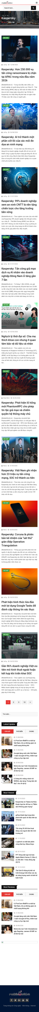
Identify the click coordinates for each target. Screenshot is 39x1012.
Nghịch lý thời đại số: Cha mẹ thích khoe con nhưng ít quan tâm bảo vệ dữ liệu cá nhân (19, 340)
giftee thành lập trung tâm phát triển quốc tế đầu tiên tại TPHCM (26, 817)
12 (24, 702)
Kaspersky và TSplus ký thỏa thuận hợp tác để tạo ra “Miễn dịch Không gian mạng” (26, 804)
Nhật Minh (6, 398)
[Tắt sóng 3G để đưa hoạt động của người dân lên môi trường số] (8, 829)
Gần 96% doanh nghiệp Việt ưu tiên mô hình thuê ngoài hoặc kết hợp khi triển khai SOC (19, 669)
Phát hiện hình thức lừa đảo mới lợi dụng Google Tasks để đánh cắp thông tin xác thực (19, 606)
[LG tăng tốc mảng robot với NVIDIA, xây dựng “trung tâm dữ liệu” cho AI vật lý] (7, 779)
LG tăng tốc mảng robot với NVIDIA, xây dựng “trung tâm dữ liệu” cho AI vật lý (25, 781)
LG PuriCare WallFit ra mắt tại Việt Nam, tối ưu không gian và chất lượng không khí (25, 743)
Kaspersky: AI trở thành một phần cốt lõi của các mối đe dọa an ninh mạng (18, 140)
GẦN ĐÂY (7, 731)
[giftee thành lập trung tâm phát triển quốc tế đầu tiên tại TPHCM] (8, 816)
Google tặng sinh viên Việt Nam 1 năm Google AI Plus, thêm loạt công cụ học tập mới (25, 755)
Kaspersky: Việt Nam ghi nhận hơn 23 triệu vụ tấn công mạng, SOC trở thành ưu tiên (19, 474)
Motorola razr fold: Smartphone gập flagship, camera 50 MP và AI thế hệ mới (25, 768)
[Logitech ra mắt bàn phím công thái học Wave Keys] (8, 843)
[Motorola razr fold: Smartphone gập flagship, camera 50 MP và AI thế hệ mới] (7, 766)
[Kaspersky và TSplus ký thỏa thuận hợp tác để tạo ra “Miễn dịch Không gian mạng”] (8, 803)
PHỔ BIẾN (19, 731)
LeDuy (5, 65)
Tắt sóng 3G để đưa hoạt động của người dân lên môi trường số (26, 830)
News (5, 466)
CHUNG (31, 731)
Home (5, 22)
